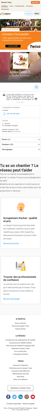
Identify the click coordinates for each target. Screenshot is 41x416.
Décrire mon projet (11, 299)
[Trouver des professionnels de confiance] (20, 266)
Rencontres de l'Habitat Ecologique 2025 (20, 346)
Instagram (26, 397)
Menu (37, 13)
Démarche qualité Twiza (20, 326)
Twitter (14, 397)
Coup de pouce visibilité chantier (20, 343)
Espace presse (20, 329)
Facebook (8, 397)
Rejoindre (35, 2)
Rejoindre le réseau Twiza (21, 348)
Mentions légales (29, 404)
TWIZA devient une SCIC (20, 374)
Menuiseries (5, 9)
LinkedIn (20, 397)
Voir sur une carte (13, 113)
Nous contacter (20, 323)
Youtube (33, 397)
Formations (29, 6)
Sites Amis (20, 376)
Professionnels (19, 6)
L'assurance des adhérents (20, 371)
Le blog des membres (20, 354)
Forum (11, 6)
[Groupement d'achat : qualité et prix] (20, 207)
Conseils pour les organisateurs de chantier (20, 340)
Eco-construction (20, 351)
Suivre (36, 87)
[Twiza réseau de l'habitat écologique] (2, 14)
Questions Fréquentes (20, 365)
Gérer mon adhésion (20, 379)
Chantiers (4, 6)
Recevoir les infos (11, 243)
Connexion (28, 13)
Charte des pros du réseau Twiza (20, 368)
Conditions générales (13, 404)
